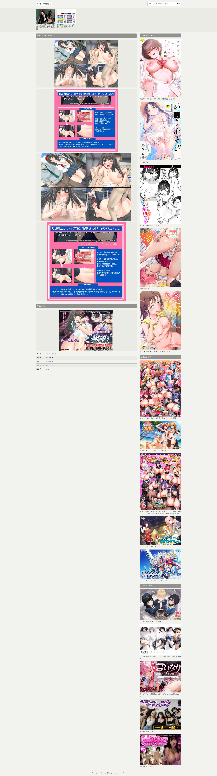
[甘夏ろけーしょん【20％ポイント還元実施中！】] (160, 435)
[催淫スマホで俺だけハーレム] (160, 714)
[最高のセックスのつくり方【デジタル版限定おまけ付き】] (160, 68)
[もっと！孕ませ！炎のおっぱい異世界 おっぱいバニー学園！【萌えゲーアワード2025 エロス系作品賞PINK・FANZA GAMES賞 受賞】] (160, 481)
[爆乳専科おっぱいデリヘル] (160, 749)
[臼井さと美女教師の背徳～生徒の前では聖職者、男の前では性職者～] (45, 16)
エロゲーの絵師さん (44, 4)
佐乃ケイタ (49, 361)
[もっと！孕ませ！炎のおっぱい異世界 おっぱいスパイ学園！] (160, 388)
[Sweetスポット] (160, 257)
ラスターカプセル (51, 354)
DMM (47, 369)
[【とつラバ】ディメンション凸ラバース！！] (160, 564)
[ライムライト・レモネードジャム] (160, 530)
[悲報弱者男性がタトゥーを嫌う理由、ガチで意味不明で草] (66, 16)
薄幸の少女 (49, 365)
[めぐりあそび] (160, 131)
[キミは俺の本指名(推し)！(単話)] (160, 194)
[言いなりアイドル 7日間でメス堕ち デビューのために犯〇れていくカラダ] (160, 676)
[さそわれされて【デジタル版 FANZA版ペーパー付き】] (160, 320)
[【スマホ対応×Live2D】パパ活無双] (160, 604)
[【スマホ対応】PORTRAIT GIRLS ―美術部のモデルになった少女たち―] (160, 639)
